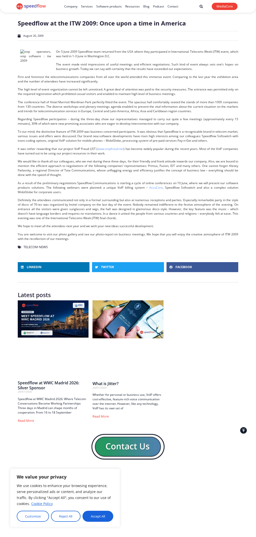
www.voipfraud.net (111, 149)
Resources (132, 6)
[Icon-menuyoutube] (236, 473)
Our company (128, 484)
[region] (65, 498)
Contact (173, 6)
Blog (146, 6)
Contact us (126, 493)
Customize (33, 516)
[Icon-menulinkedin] (220, 473)
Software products (109, 6)
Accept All (98, 516)
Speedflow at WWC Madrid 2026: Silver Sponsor (48, 385)
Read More (26, 420)
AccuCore (156, 187)
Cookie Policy (42, 503)
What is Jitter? (105, 383)
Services (87, 6)
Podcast (158, 6)
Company (71, 6)
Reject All (65, 516)
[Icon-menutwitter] (231, 473)
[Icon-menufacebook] (225, 473)
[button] (201, 6)
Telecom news (36, 247)
